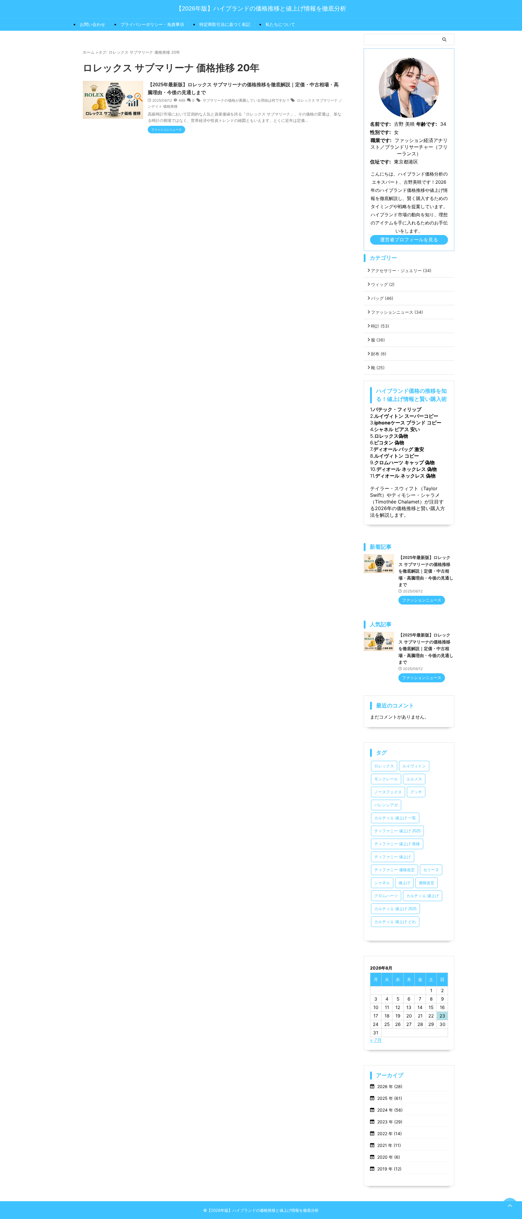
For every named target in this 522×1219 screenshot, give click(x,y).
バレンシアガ (386, 805)
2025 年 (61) (389, 1098)
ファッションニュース (397, 312)
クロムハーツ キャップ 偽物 (404, 462)
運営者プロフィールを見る (409, 239)
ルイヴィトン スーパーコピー (406, 416)
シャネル (382, 883)
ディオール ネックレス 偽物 (406, 469)
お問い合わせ (92, 24)
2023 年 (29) (389, 1121)
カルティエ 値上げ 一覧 (395, 818)
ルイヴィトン (414, 766)
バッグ (382, 298)
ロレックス (384, 766)
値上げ (404, 883)
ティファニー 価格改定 (394, 870)
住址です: (380, 162)
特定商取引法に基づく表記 (224, 24)
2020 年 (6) (388, 1157)
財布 (378, 353)
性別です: (380, 132)
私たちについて (280, 24)
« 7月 (376, 1040)
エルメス (414, 779)
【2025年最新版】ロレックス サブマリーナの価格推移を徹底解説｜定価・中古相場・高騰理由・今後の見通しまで (425, 571)
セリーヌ (431, 870)
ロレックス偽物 (391, 436)
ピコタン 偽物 (389, 443)
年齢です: (426, 124)
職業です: (381, 140)
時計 (380, 326)
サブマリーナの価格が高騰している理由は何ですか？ (246, 100)
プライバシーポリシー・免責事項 (152, 24)
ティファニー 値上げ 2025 (397, 831)
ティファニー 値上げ (392, 857)
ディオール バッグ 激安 (398, 449)
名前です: (380, 124)
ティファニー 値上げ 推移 (397, 844)
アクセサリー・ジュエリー (401, 270)
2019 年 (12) (389, 1168)
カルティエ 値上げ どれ (395, 921)
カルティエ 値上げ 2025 (395, 908)
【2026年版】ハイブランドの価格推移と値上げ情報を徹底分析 (261, 8)
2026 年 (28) (389, 1086)
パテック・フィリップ (397, 409)
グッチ (416, 792)
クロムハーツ (386, 896)
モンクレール (386, 779)
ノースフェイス (388, 792)
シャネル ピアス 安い (397, 429)
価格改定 (426, 883)
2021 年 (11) (389, 1145)
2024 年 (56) (390, 1110)
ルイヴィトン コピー (396, 456)
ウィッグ (383, 284)
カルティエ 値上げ (422, 896)
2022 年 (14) (389, 1133)
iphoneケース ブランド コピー (407, 423)
